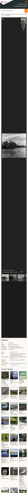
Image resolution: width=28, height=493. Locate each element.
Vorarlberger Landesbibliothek (7, 14)
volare (17, 14)
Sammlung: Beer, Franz (14, 364)
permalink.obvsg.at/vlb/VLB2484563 (17, 363)
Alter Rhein (11, 349)
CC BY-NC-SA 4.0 (13, 352)
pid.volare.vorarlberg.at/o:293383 (17, 360)
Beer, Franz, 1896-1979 (13, 344)
